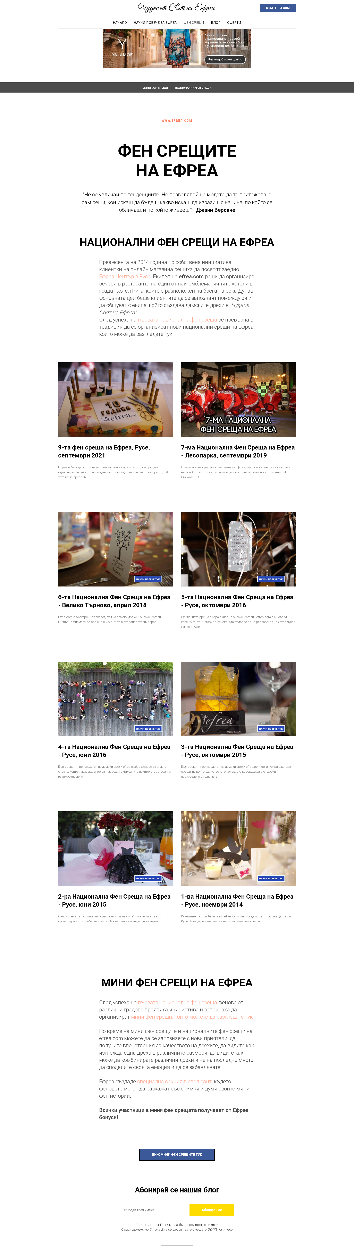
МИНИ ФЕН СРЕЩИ (155, 87)
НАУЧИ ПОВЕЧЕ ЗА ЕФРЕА (155, 23)
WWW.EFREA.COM (177, 120)
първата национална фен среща (178, 320)
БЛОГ (215, 23)
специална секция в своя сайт (174, 1081)
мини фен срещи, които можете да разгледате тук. (192, 1017)
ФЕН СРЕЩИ (194, 23)
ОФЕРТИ (234, 23)
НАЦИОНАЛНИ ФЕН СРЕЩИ (193, 87)
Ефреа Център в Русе (125, 276)
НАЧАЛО (120, 23)
